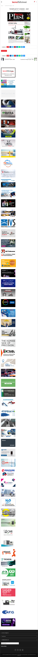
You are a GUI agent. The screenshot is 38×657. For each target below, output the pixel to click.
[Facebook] (15, 649)
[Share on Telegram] (22, 47)
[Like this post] (8, 47)
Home (2, 5)
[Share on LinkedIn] (17, 47)
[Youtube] (23, 649)
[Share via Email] (24, 47)
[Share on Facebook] (10, 47)
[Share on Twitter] (13, 47)
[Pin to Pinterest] (15, 47)
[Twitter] (18, 649)
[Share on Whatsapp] (19, 47)
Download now (4, 50)
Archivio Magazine (5, 632)
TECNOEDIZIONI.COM (5, 639)
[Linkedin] (20, 649)
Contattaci (4, 636)
